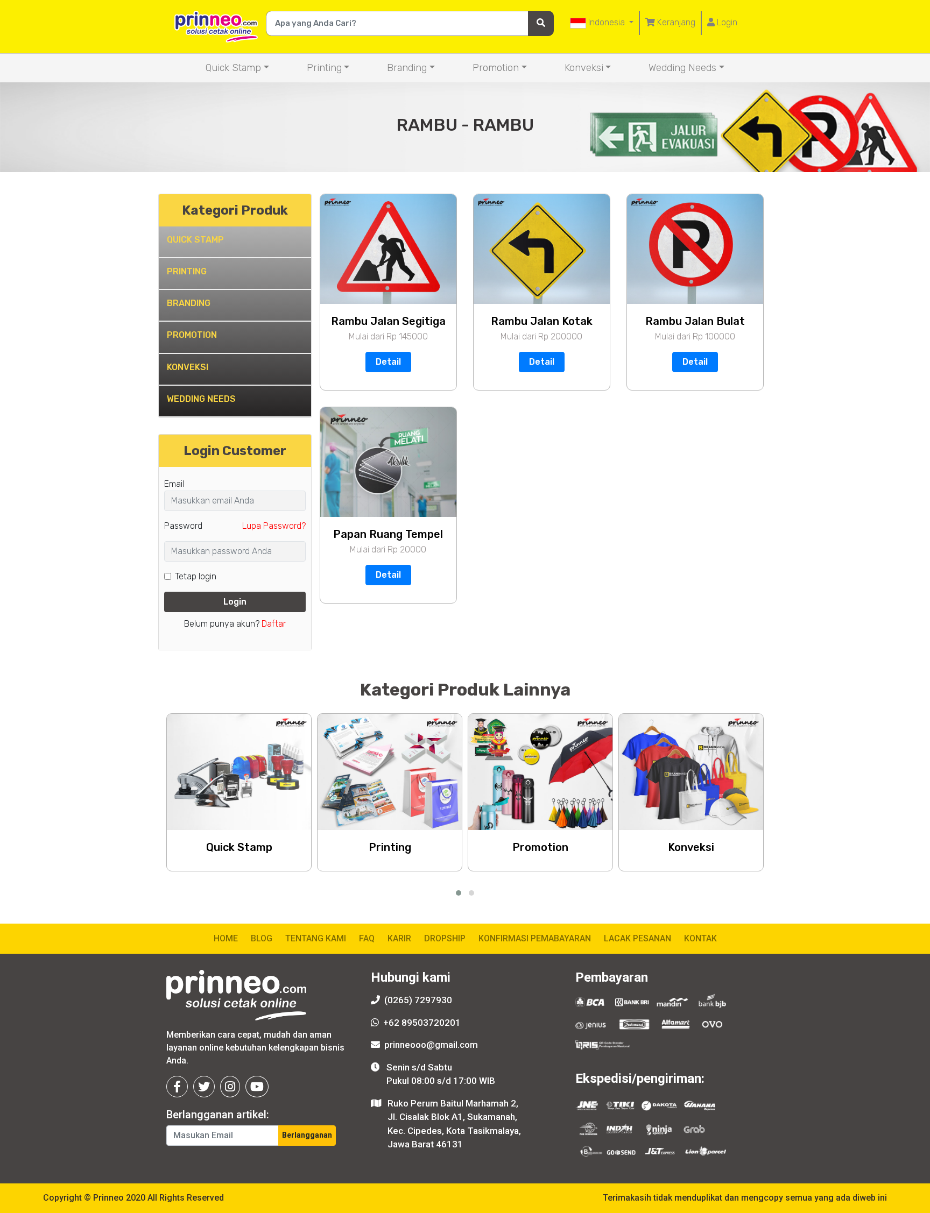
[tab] (235, 242)
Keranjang (675, 22)
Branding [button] (407, 68)
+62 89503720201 (422, 1022)
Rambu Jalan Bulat (695, 321)
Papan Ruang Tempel (388, 534)
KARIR (399, 938)
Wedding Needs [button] (682, 68)
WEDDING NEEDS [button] (201, 399)
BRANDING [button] (188, 303)
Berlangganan (307, 1135)
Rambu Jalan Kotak (542, 321)
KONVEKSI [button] (187, 367)
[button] (458, 893)
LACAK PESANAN (637, 938)
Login (726, 22)
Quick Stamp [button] (233, 68)
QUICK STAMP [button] (195, 240)
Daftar (274, 624)
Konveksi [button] (584, 68)
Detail (388, 362)
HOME (226, 938)
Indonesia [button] (606, 22)
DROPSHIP (445, 938)
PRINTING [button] (187, 271)
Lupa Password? (274, 526)
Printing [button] (324, 68)
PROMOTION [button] (192, 335)
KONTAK (700, 938)
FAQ (367, 938)
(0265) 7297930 (418, 1000)
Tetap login (195, 576)
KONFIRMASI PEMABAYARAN (534, 938)
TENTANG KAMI (315, 938)
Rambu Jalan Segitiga (388, 321)
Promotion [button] (496, 68)
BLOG (261, 938)
